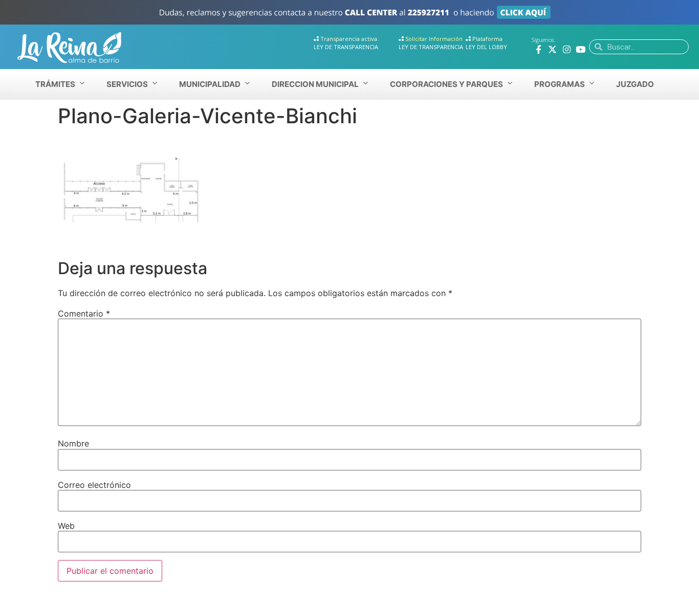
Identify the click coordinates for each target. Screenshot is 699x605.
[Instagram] (567, 49)
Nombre (73, 443)
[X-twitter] (552, 49)
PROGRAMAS (559, 84)
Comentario (84, 313)
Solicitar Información (434, 38)
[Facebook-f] (538, 49)
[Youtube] (580, 49)
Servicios (127, 84)
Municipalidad (210, 84)
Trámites (55, 84)
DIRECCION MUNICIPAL (315, 84)
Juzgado (635, 84)
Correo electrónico (94, 485)
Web (66, 526)
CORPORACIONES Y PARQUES (446, 84)
